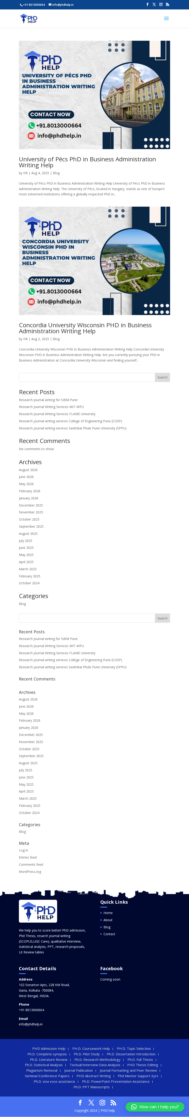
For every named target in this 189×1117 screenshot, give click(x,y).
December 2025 (31, 505)
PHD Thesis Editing (142, 1064)
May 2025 (26, 555)
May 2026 (26, 484)
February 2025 (29, 576)
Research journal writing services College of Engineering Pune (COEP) (70, 421)
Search (162, 377)
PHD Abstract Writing (94, 1076)
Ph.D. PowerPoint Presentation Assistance (116, 1081)
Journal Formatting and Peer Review (128, 1070)
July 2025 (25, 540)
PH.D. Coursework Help (91, 1048)
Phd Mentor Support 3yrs (138, 1076)
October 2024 (29, 583)
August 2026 (28, 470)
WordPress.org (30, 871)
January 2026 (28, 498)
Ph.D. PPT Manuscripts (92, 1087)
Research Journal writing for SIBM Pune (48, 400)
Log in (23, 850)
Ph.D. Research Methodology (97, 1059)
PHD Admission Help (48, 1048)
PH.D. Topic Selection (134, 1048)
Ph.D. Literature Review (49, 1059)
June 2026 (26, 477)
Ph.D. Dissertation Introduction (131, 1054)
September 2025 (31, 526)
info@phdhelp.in (31, 1024)
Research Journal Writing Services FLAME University (57, 414)
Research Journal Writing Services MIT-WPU (51, 407)
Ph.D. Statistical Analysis (44, 1064)
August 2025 (28, 533)
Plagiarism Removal (41, 1070)
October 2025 (29, 519)
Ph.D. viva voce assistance (54, 1081)
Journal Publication (78, 1070)
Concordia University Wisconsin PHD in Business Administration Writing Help (85, 328)
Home (108, 913)
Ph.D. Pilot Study (87, 1054)
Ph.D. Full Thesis (140, 1059)
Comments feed (31, 864)
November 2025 (31, 512)
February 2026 (29, 491)
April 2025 (26, 562)
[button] (155, 1106)
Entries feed (28, 857)
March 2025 (28, 569)
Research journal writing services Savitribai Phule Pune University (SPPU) (73, 428)
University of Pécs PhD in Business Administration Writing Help (87, 162)
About (107, 920)
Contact (109, 934)
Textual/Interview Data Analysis (95, 1064)
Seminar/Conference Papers (47, 1076)
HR (25, 173)
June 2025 (26, 547)
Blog (56, 173)
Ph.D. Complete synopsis (47, 1054)
